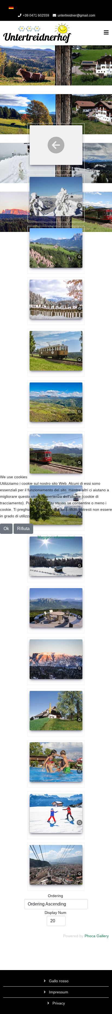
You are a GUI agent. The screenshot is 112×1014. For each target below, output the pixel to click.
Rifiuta (23, 528)
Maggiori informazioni (56, 537)
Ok (6, 528)
